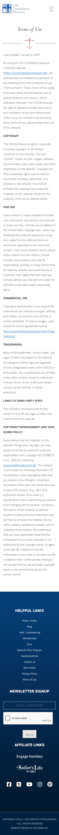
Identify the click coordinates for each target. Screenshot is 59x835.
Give (29, 644)
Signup (29, 734)
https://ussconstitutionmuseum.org (25, 73)
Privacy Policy (29, 673)
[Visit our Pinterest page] (49, 784)
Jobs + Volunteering (29, 632)
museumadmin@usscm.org (19, 465)
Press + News (29, 620)
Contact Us (29, 661)
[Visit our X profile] (19, 784)
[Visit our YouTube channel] (30, 784)
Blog (29, 626)
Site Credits (29, 667)
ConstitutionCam (30, 656)
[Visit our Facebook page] (10, 784)
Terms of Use (30, 679)
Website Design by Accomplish (29, 827)
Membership (29, 638)
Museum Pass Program (29, 650)
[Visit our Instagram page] (40, 784)
